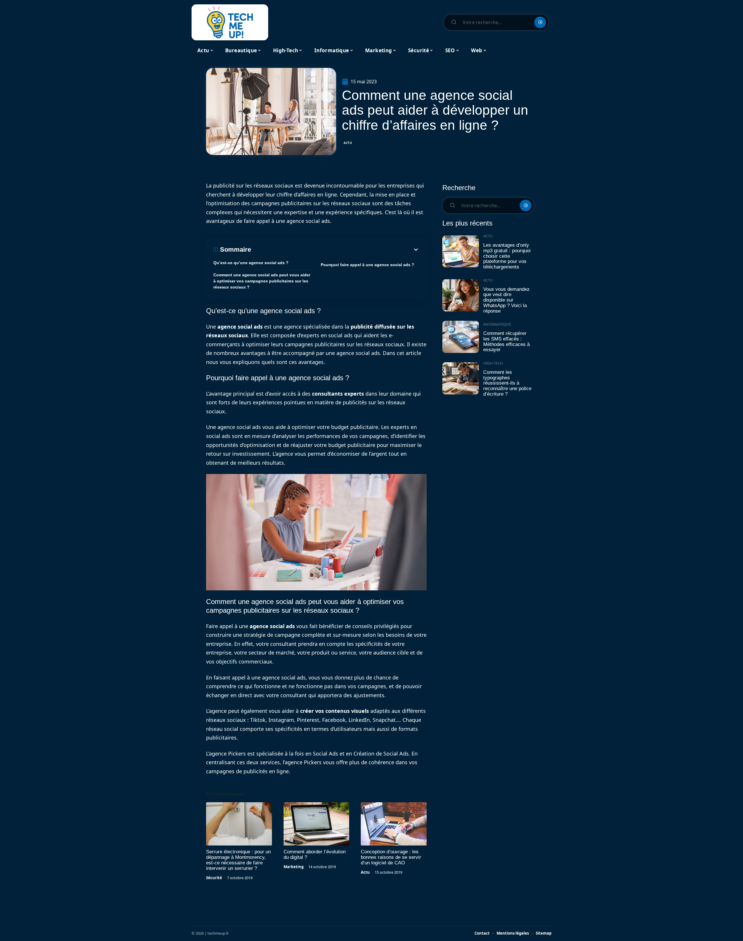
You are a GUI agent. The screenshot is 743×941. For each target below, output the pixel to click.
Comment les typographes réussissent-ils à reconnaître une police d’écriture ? (507, 383)
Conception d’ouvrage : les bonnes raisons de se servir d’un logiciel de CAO (391, 857)
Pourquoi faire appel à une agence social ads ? (367, 264)
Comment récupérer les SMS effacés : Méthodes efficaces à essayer (506, 341)
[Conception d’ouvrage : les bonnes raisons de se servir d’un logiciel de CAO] (394, 824)
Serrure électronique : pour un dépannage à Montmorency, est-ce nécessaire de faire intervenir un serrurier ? (238, 860)
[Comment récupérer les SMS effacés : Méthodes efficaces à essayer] (460, 337)
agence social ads (240, 326)
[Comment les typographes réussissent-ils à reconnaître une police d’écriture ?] (460, 378)
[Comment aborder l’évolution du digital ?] (316, 824)
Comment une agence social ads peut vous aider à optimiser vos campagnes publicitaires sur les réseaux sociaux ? (261, 281)
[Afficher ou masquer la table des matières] (335, 249)
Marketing (294, 866)
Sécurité (214, 877)
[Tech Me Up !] (230, 22)
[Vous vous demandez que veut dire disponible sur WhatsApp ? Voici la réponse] (460, 295)
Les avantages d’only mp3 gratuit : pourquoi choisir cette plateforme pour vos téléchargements (507, 256)
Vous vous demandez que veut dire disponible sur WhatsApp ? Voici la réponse (506, 300)
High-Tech (493, 363)
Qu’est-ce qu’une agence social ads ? (250, 262)
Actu (348, 143)
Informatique (497, 324)
